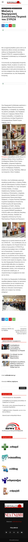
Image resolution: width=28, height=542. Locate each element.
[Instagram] (17, 532)
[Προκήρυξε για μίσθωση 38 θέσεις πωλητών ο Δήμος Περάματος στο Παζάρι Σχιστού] (5, 363)
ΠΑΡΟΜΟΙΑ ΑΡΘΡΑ (7, 339)
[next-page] (5, 371)
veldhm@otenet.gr (17, 521)
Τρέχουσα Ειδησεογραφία (16, 8)
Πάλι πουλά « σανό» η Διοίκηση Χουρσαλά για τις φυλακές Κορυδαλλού (13, 406)
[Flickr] (13, 532)
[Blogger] (6, 532)
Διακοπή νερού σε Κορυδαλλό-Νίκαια (11, 415)
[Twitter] (6, 25)
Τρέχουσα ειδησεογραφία (12, 6)
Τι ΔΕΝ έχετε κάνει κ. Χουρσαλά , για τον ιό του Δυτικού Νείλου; (14, 411)
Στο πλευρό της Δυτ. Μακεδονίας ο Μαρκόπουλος (16, 356)
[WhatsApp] (13, 25)
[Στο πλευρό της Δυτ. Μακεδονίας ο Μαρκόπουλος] (5, 356)
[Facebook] (3, 25)
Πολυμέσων (5, 157)
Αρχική (3, 6)
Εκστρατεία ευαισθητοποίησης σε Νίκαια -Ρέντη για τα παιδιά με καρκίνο (20, 331)
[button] (26, 2)
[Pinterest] (10, 25)
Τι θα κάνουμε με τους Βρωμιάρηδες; (11, 397)
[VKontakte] (21, 532)
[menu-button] (3, 2)
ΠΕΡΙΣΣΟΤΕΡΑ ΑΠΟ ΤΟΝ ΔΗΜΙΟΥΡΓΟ (11, 341)
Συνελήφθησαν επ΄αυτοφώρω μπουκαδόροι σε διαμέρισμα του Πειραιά (14, 401)
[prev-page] (3, 371)
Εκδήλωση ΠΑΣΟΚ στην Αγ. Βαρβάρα (8, 329)
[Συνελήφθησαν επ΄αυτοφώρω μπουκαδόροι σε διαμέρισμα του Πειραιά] (5, 347)
